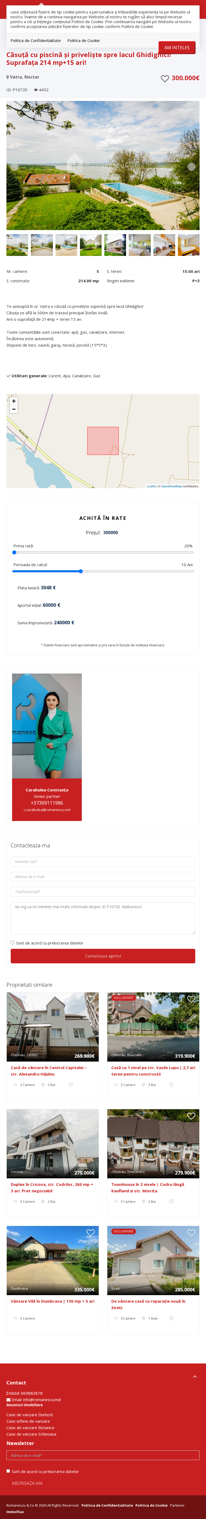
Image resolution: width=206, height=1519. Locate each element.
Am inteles (177, 48)
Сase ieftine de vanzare (28, 1421)
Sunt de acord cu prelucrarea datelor (49, 943)
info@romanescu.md (42, 1399)
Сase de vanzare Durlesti (29, 1414)
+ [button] (14, 401)
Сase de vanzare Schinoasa (31, 1434)
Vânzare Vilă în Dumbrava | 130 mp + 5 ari (52, 1301)
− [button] (14, 409)
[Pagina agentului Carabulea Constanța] (47, 725)
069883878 (32, 1393)
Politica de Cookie (83, 40)
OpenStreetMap (171, 486)
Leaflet (151, 486)
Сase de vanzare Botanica (30, 1427)
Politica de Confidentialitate (35, 40)
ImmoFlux (15, 1511)
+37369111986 (47, 802)
